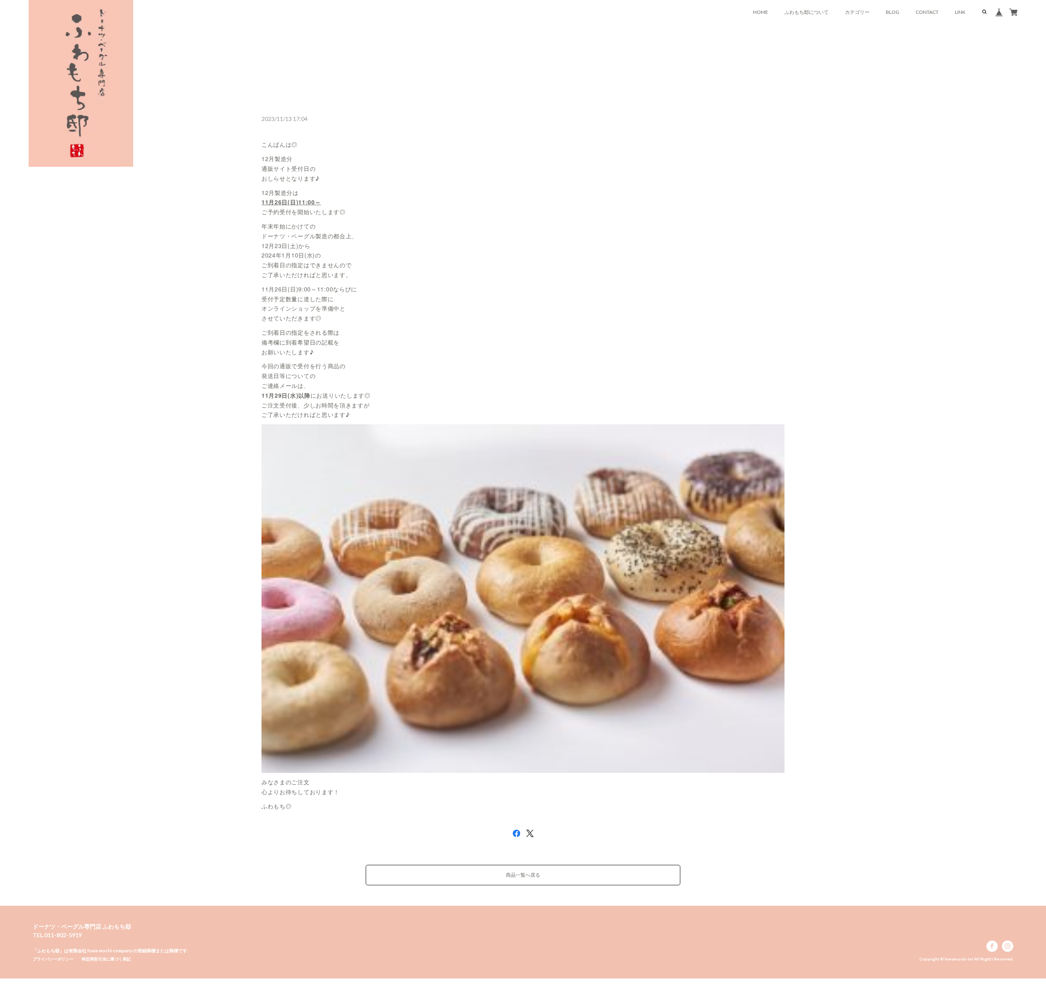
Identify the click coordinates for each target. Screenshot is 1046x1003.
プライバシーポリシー (53, 958)
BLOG (892, 12)
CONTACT (927, 12)
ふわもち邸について (806, 12)
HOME (760, 12)
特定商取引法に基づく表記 (106, 958)
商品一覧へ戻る (523, 875)
